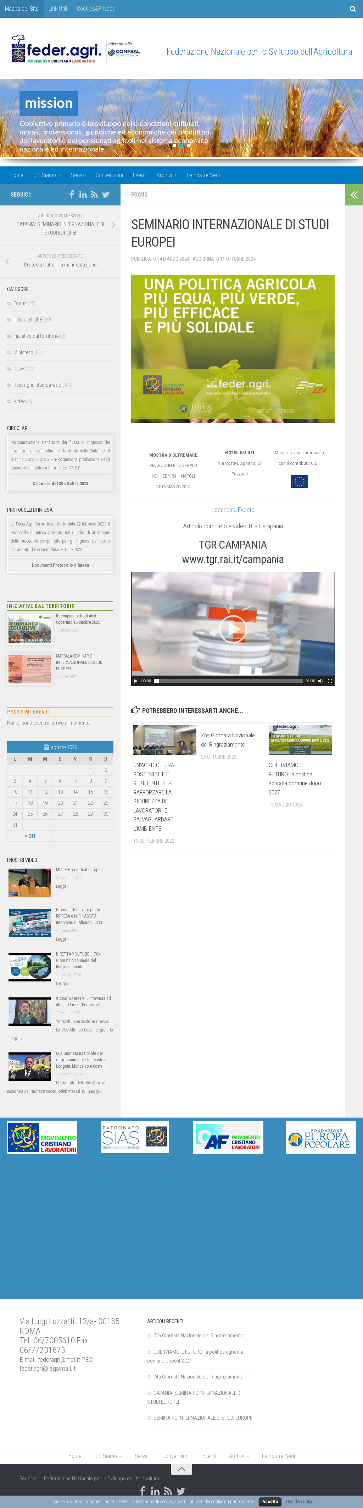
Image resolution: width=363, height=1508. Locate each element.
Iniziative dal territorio (36, 336)
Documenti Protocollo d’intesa (60, 565)
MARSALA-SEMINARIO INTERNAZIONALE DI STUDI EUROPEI (80, 662)
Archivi (164, 175)
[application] (233, 629)
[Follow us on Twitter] (105, 194)
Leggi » (62, 886)
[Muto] (321, 681)
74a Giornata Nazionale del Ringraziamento (198, 1377)
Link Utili (58, 8)
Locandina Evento (233, 509)
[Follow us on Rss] (94, 194)
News (19, 368)
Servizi (78, 175)
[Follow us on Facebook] (71, 194)
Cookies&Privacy (96, 8)
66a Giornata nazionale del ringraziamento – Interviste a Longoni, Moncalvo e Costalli (81, 1060)
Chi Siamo (44, 175)
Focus (139, 194)
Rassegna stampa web (37, 385)
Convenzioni (109, 175)
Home (16, 175)
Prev (11, 119)
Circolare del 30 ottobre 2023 (60, 483)
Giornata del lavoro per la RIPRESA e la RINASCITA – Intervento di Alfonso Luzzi (79, 916)
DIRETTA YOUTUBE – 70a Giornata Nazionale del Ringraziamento (78, 960)
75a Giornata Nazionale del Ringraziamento (198, 1335)
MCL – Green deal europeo (79, 869)
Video (19, 401)
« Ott (30, 836)
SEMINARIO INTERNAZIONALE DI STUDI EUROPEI (203, 1418)
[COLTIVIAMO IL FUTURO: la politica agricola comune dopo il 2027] (300, 740)
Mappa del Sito (22, 8)
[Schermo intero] (330, 681)
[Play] (136, 681)
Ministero (23, 352)
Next (352, 119)
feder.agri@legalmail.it (47, 1368)
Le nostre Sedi (203, 175)
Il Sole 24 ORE (27, 320)
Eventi (140, 175)
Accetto (270, 1501)
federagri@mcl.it (59, 1360)
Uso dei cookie (299, 1501)
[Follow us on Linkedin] (83, 194)
